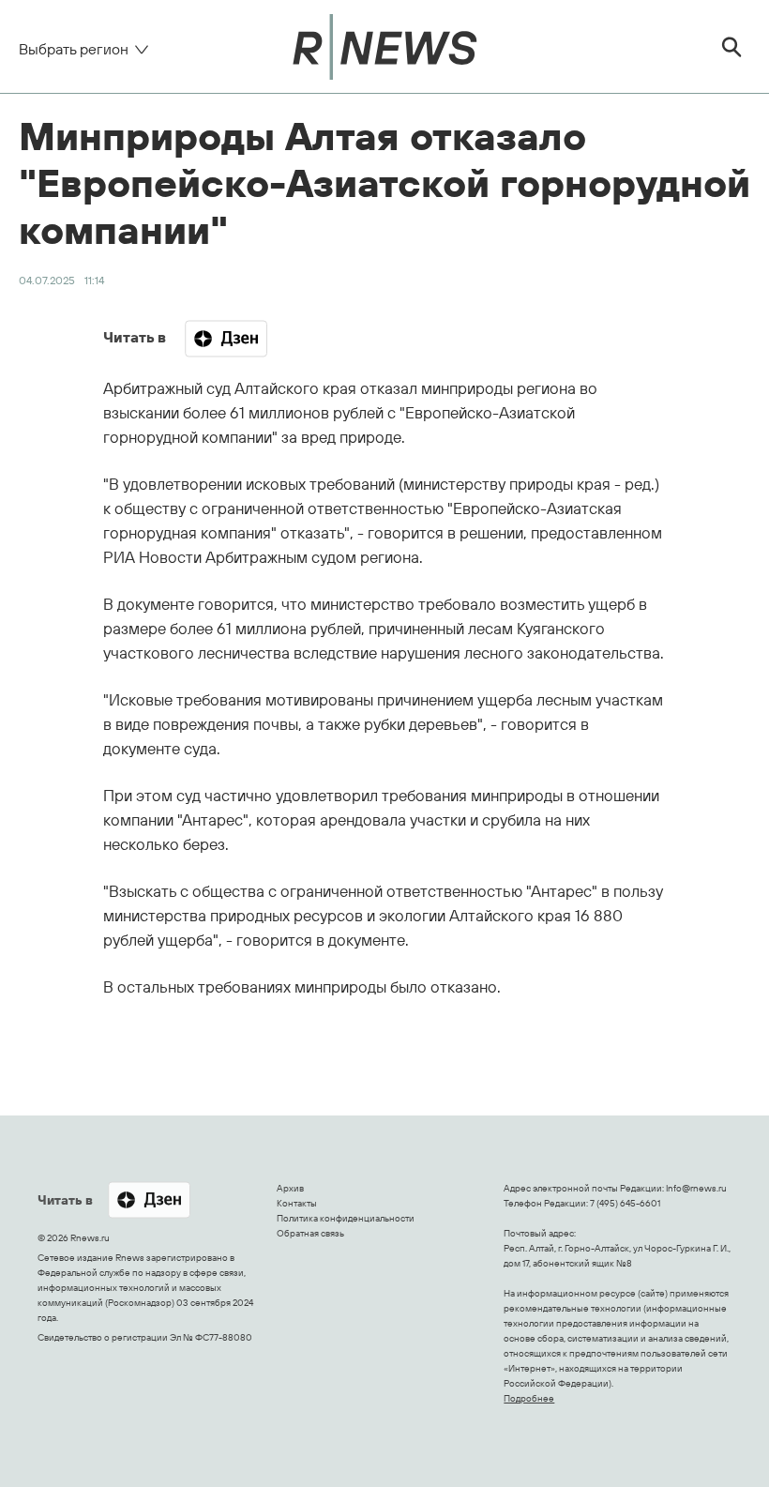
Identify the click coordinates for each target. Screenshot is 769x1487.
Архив (290, 1188)
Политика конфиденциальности (346, 1218)
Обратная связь (310, 1233)
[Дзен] (226, 338)
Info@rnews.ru (696, 1188)
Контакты (297, 1203)
